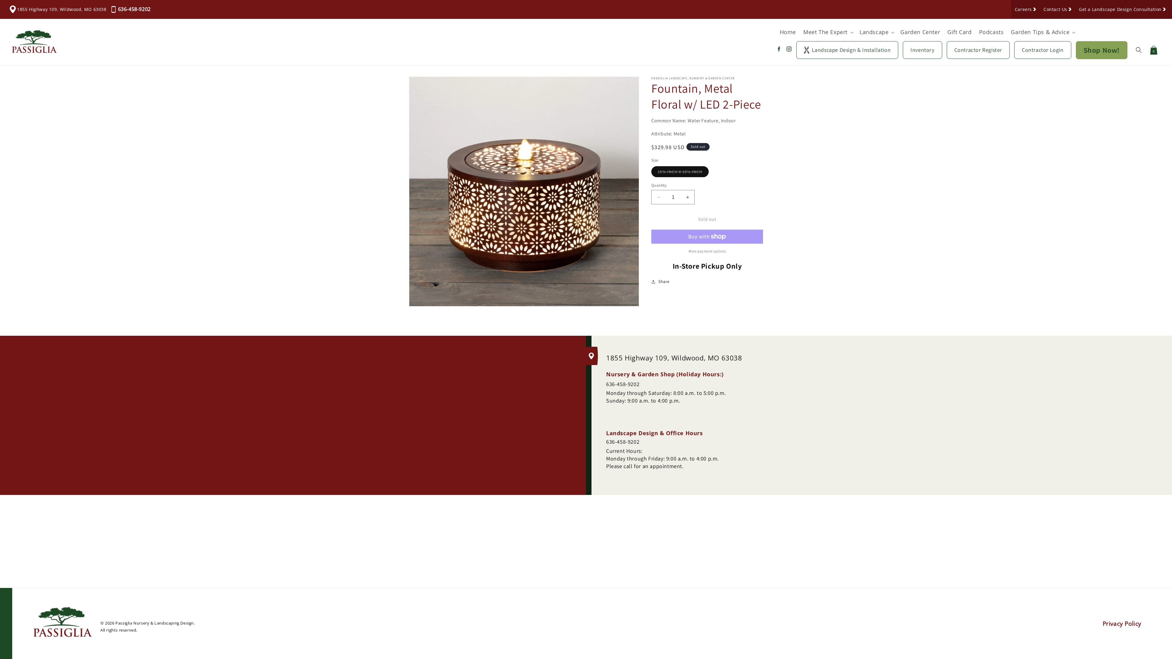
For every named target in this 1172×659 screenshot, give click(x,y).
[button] (828, 32)
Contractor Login (1043, 49)
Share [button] (664, 281)
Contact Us (1055, 9)
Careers (1023, 9)
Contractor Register (978, 49)
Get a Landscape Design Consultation (1120, 9)
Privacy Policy (1122, 624)
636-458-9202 (134, 9)
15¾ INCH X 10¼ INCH (683, 173)
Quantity (659, 185)
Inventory (922, 49)
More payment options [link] (707, 251)
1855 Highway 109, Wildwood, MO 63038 (62, 9)
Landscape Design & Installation (851, 49)
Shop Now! (1101, 50)
